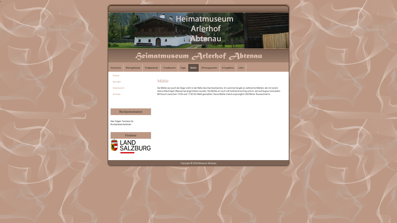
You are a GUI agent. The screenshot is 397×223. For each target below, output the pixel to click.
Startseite (116, 68)
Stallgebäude (151, 68)
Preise (116, 75)
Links (241, 68)
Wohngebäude (133, 68)
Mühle (193, 68)
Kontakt (117, 82)
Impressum (118, 88)
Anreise (116, 94)
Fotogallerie (228, 68)
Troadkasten (169, 68)
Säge (183, 68)
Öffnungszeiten (209, 68)
